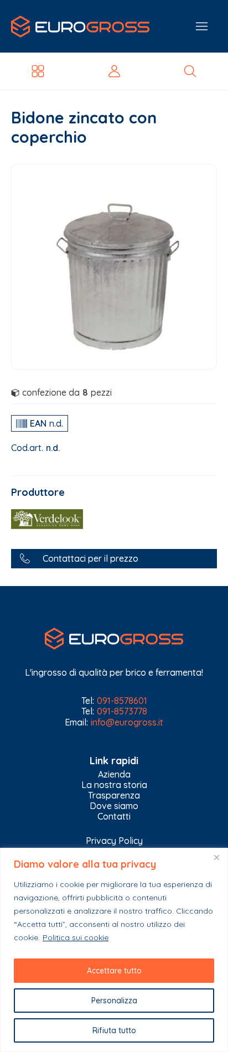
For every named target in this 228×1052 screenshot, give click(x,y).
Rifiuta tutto (114, 1030)
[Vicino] (216, 857)
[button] (114, 558)
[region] (114, 950)
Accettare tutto (114, 971)
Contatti (114, 816)
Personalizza (114, 1001)
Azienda (114, 774)
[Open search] (190, 71)
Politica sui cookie (75, 937)
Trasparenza (114, 795)
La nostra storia (114, 785)
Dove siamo (114, 806)
